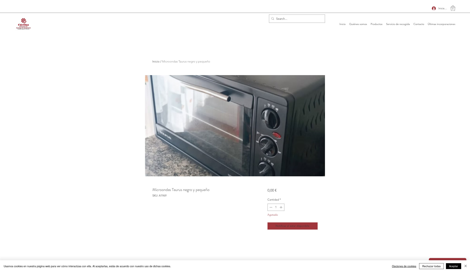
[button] (453, 8)
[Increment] (281, 207)
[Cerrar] (465, 266)
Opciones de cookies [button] (404, 266)
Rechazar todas (431, 266)
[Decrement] (270, 207)
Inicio (156, 61)
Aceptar (453, 266)
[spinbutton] (276, 207)
